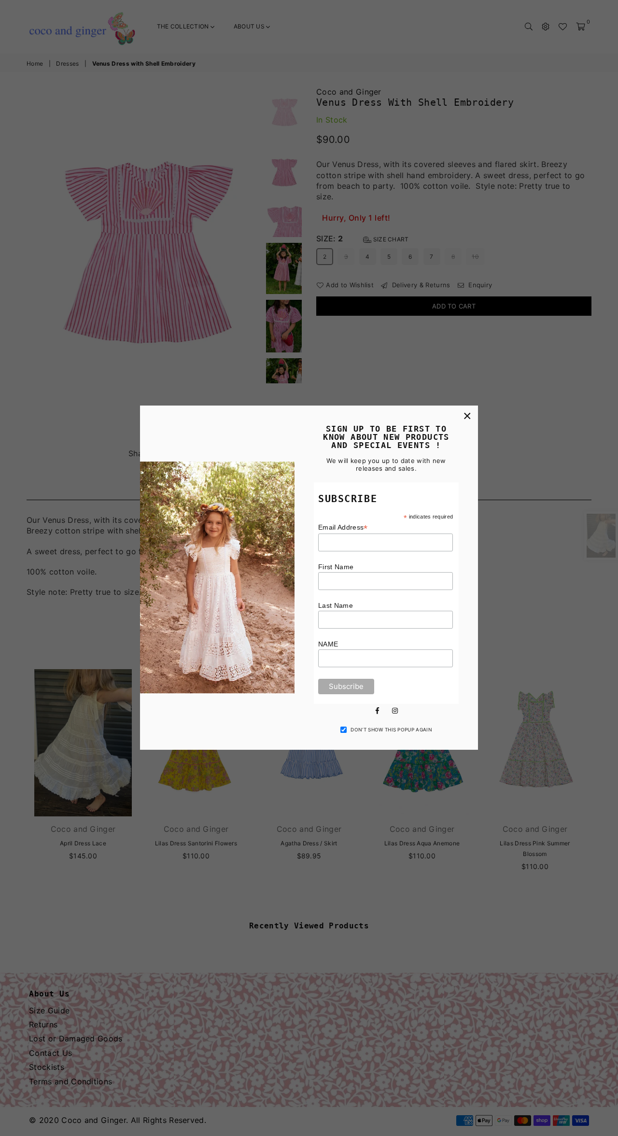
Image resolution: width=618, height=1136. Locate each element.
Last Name (335, 605)
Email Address (343, 527)
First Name (335, 567)
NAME (328, 644)
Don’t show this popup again (391, 729)
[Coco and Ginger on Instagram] (395, 710)
